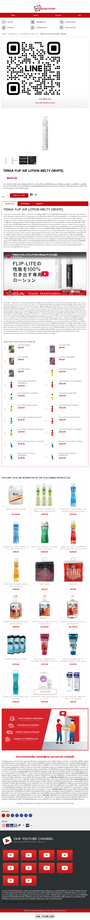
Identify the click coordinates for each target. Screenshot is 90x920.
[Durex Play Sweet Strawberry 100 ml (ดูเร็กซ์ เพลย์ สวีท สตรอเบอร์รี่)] (73, 532)
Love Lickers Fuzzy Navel (67, 369)
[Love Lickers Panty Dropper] (52, 409)
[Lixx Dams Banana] (11, 349)
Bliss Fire (73, 584)
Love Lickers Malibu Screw (27, 405)
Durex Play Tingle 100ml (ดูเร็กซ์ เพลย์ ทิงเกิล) (16, 698)
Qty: (3, 196)
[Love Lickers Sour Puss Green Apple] (11, 433)
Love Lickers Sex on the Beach (69, 417)
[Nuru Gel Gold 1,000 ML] (16, 494)
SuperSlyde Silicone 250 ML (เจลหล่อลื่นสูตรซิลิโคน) (44, 623)
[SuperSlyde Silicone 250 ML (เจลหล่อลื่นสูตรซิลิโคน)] (44, 607)
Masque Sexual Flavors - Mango (70, 441)
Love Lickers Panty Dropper (68, 405)
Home (4, 34)
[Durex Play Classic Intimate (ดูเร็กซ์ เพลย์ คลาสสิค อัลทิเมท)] (16, 532)
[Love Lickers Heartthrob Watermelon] (11, 385)
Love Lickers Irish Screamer (28, 393)
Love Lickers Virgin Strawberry (70, 429)
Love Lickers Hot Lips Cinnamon (69, 381)
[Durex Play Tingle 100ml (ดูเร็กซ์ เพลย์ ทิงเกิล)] (16, 682)
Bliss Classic (44, 584)
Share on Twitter (36, 194)
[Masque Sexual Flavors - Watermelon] (52, 457)
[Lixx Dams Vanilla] (11, 373)
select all (31, 342)
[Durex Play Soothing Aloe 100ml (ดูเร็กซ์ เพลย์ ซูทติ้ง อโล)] (44, 494)
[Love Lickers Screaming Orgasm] (11, 421)
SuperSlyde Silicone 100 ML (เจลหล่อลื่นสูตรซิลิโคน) (16, 623)
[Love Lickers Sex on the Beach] (52, 421)
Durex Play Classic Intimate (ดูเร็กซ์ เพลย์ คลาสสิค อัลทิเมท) (16, 548)
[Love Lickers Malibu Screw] (11, 409)
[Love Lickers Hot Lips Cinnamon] (52, 385)
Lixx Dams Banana (24, 345)
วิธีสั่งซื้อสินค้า (41, 22)
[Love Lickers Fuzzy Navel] (52, 373)
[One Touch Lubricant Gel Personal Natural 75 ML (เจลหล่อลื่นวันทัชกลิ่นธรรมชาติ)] (73, 644)
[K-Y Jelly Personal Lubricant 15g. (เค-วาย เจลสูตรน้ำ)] (73, 682)
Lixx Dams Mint (23, 357)
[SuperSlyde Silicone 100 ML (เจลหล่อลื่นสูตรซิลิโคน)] (16, 607)
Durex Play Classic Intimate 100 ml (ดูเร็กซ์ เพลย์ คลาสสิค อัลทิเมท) (73, 510)
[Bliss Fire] (73, 569)
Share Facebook (31, 194)
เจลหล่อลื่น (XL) (12, 34)
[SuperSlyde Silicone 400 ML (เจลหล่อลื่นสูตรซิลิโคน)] (73, 607)
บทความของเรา (70, 27)
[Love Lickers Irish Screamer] (11, 397)
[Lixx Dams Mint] (11, 361)
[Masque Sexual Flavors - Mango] (52, 445)
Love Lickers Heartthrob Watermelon (27, 382)
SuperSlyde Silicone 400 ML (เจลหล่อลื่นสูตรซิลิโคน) (73, 623)
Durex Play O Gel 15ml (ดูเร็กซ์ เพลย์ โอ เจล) (44, 698)
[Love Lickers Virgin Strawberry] (52, 433)
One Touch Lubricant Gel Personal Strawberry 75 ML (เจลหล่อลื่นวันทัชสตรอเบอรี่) (44, 661)
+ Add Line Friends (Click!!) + (45, 103)
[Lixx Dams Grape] (52, 349)
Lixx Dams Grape (64, 345)
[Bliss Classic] (44, 569)
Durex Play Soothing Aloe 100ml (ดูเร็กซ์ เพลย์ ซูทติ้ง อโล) (45, 510)
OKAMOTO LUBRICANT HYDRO (16, 659)
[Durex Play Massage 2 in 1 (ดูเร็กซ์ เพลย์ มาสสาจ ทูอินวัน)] (44, 532)
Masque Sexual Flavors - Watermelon (67, 454)
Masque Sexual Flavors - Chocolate (31, 441)
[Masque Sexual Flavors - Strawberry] (11, 457)
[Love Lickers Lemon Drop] (52, 397)
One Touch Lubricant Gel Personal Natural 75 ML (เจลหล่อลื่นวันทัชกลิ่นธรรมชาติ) (73, 661)
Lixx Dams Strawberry (66, 357)
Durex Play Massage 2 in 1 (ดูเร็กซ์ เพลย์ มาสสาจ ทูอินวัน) (45, 548)
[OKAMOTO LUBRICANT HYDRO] (16, 644)
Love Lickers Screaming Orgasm (29, 417)
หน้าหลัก (10, 22)
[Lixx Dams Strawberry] (52, 361)
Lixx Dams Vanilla (24, 369)
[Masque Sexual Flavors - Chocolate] (11, 445)
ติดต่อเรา (10, 27)
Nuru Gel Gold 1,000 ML (16, 509)
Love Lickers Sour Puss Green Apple (31, 429)
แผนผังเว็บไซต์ (41, 27)
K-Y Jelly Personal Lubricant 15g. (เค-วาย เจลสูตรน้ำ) (73, 698)
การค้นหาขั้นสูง (70, 22)
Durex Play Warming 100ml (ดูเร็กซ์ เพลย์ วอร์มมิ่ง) (16, 585)
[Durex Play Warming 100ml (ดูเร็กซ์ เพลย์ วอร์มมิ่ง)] (16, 569)
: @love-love (45, 99)
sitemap (70, 803)
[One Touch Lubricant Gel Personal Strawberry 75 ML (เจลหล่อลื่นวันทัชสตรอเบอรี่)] (44, 644)
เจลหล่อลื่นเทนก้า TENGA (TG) (29, 34)
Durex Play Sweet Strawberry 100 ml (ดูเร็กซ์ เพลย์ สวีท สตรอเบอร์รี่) (73, 548)
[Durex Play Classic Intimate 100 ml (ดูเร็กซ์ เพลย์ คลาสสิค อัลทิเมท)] (73, 494)
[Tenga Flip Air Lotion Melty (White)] (6, 160)
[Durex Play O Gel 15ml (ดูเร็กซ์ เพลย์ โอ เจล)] (44, 682)
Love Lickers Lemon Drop (67, 393)
